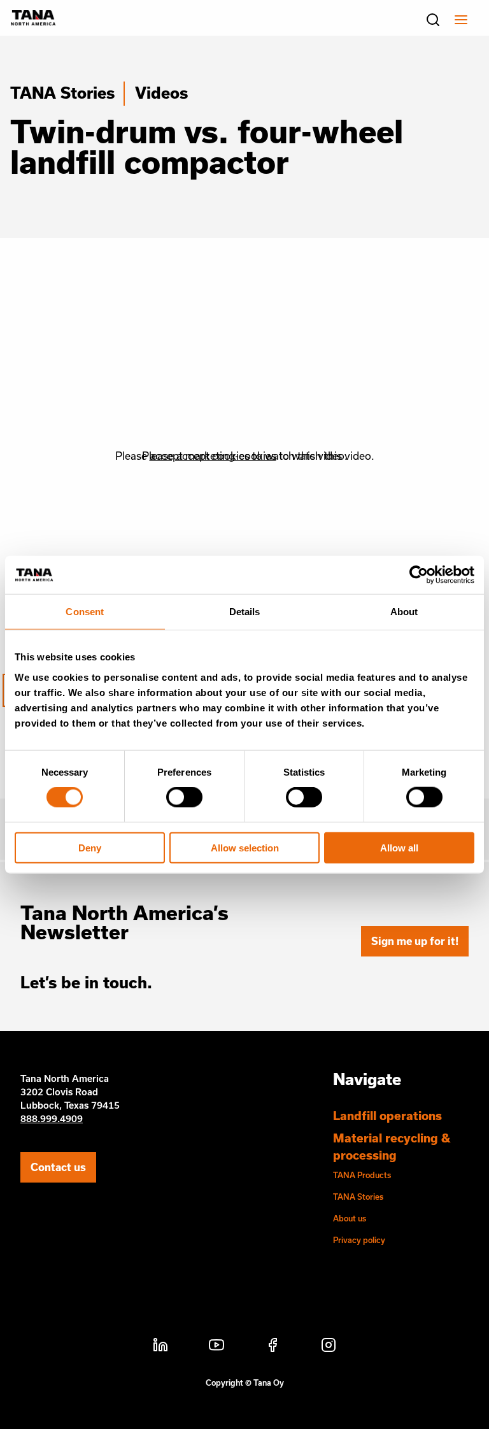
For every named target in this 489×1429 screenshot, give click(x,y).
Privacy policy (359, 1239)
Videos (161, 92)
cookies (231, 456)
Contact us (58, 1167)
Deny (89, 847)
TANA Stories (62, 92)
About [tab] (404, 611)
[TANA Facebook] (272, 1346)
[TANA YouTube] (216, 1346)
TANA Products (362, 1174)
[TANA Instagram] (328, 1346)
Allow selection (245, 847)
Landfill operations (387, 1116)
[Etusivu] (33, 21)
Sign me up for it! (414, 941)
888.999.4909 (51, 1118)
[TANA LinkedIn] (160, 1346)
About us (349, 1218)
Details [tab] (244, 611)
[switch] (184, 797)
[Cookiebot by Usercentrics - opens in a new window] (418, 575)
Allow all (399, 847)
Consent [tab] (85, 611)
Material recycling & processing (391, 1146)
